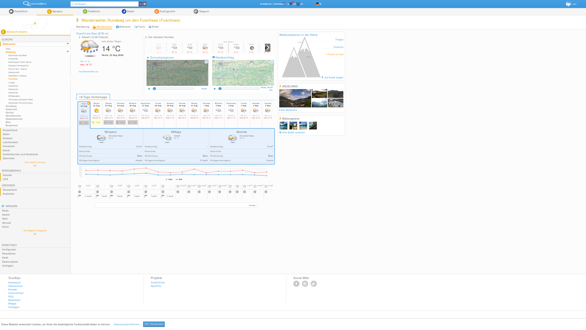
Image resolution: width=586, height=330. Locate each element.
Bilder (155, 26)
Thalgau (339, 39)
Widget (12, 303)
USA (5, 179)
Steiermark (11, 109)
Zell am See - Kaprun (17, 69)
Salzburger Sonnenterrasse (20, 102)
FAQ (10, 296)
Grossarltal (13, 58)
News (5, 210)
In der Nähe (146, 4)
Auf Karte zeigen (334, 77)
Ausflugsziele (167, 11)
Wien (8, 122)
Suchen (142, 4)
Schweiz (8, 138)
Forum (141, 26)
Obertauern (13, 89)
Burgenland (12, 125)
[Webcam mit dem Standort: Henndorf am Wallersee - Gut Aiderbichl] (335, 93)
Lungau (11, 82)
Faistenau (339, 46)
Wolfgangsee (14, 96)
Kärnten (10, 112)
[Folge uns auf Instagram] (305, 284)
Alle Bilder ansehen (293, 132)
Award (5, 214)
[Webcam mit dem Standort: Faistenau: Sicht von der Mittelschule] (335, 103)
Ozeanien (8, 185)
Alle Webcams (288, 109)
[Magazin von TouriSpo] (314, 284)
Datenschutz (15, 286)
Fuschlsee (13, 79)
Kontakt (12, 289)
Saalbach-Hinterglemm (18, 65)
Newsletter (14, 300)
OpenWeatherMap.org (88, 71)
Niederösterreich (14, 118)
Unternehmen (16, 293)
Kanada (7, 175)
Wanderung (82, 26)
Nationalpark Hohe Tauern (20, 62)
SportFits (156, 286)
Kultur (5, 226)
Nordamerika (11, 170)
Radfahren (93, 11)
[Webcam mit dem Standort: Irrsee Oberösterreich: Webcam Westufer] (319, 93)
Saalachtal (13, 92)
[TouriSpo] (35, 4)
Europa (7, 39)
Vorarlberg (11, 106)
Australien (8, 193)
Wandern (57, 11)
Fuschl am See (336, 54)
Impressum (14, 282)
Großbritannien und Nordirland (20, 154)
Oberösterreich (13, 115)
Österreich (9, 44)
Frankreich (9, 146)
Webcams (124, 26)
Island (6, 150)
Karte (5, 257)
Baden (130, 11)
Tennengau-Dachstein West (20, 99)
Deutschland (10, 130)
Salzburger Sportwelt (17, 55)
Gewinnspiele (10, 261)
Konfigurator (9, 249)
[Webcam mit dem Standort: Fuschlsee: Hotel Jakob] (295, 98)
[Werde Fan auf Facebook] (296, 284)
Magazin (204, 11)
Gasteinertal (13, 72)
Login (574, 4)
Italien (6, 134)
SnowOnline (158, 282)
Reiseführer (21, 11)
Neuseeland (10, 189)
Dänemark (9, 158)
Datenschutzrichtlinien (127, 324)
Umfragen (7, 265)
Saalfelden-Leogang (17, 75)
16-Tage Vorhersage (93, 97)
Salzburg (11, 51)
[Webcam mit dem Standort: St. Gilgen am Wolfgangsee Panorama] (319, 103)
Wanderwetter (104, 26)
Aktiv (5, 218)
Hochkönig (13, 85)
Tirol (8, 48)
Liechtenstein (10, 142)
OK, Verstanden (154, 324)
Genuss (6, 222)
